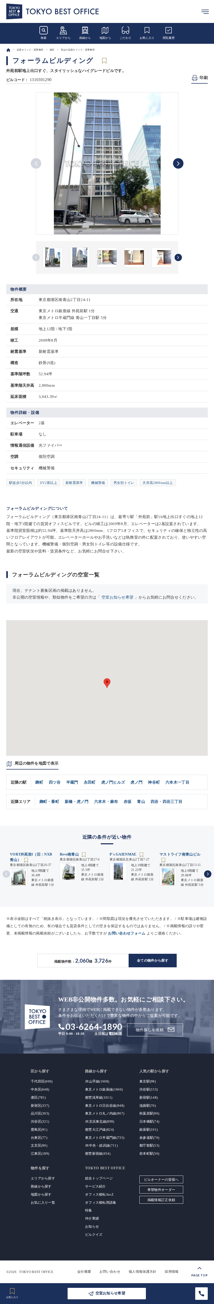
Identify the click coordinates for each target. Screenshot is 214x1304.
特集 (88, 1210)
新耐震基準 (74, 483)
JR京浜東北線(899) (99, 1121)
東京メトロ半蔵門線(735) (104, 1138)
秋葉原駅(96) (149, 1113)
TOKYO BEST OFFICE (36, 1272)
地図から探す (41, 1194)
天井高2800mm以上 (157, 483)
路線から (85, 37)
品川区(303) (40, 1113)
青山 (141, 801)
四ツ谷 (55, 782)
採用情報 (172, 1272)
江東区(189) (40, 1153)
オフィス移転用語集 (100, 1202)
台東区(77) (39, 1138)
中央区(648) (40, 1089)
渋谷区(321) (40, 1121)
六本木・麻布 (106, 801)
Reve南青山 (70, 854)
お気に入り (147, 37)
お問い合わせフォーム (126, 933)
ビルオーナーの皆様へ (161, 1180)
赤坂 (128, 801)
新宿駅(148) (148, 1097)
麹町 (39, 782)
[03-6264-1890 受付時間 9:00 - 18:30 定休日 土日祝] (201, 1293)
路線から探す (41, 1186)
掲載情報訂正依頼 (161, 1200)
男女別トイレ (124, 483)
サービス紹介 (95, 1186)
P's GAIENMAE (124, 854)
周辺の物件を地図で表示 (36, 763)
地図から (105, 37)
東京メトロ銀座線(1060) (104, 1089)
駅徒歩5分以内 (20, 483)
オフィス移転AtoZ (99, 1194)
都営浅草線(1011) (98, 1097)
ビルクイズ (94, 1235)
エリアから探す (43, 1178)
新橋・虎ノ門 (77, 801)
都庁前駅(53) (149, 1145)
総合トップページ (99, 1178)
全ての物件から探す (152, 960)
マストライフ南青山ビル (179, 854)
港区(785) (38, 1097)
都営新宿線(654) (97, 1153)
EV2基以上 (48, 483)
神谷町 (154, 782)
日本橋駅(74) (149, 1121)
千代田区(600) (42, 1081)
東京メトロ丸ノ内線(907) (104, 1113)
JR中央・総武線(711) (101, 1145)
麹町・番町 (49, 801)
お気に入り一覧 (43, 1202)
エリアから (63, 37)
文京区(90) (39, 1145)
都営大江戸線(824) (99, 1129)
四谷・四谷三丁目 (166, 801)
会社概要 (84, 1272)
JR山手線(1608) (97, 1081)
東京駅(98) (147, 1081)
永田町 (90, 782)
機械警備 (98, 483)
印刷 (204, 78)
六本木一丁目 (177, 782)
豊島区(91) (39, 1129)
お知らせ (92, 1226)
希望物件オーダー (161, 1190)
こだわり (125, 37)
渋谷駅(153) (148, 1089)
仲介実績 (92, 1218)
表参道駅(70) (149, 1138)
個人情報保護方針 (142, 1272)
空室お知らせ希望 (117, 597)
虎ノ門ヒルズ (113, 782)
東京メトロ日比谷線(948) (104, 1106)
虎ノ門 (136, 782)
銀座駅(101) (148, 1129)
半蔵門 (72, 782)
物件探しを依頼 (150, 1030)
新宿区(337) (40, 1106)
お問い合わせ (109, 1272)
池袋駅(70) (147, 1106)
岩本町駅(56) (149, 1153)
